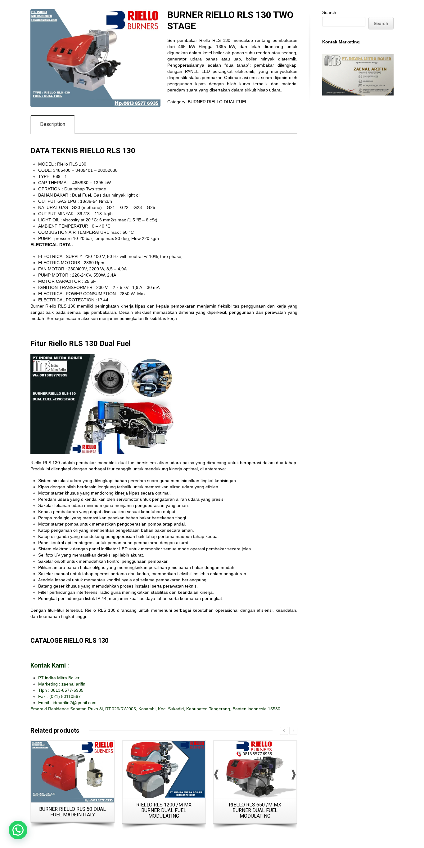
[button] (18, 830)
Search (329, 12)
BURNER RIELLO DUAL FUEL (217, 101)
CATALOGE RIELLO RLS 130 (69, 640)
